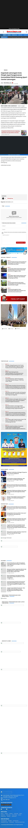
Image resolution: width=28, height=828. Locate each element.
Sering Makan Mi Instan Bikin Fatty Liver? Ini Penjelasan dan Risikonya (16, 513)
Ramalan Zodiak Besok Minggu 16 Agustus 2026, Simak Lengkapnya (17, 473)
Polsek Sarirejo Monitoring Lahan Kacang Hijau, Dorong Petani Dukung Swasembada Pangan (16, 283)
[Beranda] (1, 35)
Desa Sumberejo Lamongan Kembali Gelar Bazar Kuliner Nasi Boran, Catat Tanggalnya (16, 576)
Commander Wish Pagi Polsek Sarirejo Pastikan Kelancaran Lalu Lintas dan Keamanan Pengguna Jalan (17, 270)
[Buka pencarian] (1, 31)
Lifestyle (20, 35)
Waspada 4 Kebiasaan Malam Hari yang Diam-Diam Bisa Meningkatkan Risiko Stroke (16, 491)
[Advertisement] (14, 14)
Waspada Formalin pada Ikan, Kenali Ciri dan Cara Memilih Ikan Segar (16, 532)
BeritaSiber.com (8, 82)
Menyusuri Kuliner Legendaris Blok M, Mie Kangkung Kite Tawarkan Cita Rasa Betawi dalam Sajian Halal (16, 570)
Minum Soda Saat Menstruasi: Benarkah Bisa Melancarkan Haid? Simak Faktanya (16, 485)
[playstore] (8, 809)
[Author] (2, 83)
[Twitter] (4, 805)
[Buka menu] (26, 32)
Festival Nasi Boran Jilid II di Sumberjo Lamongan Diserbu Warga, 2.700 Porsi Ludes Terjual (14, 380)
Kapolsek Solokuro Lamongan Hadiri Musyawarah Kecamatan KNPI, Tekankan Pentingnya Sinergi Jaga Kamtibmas (15, 407)
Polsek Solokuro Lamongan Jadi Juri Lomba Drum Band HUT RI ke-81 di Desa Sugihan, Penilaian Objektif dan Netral (15, 400)
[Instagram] (6, 805)
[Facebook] (2, 805)
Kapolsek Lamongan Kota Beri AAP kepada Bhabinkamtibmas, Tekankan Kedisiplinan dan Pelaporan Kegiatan (15, 393)
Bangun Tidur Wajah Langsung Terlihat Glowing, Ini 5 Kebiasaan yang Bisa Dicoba (16, 498)
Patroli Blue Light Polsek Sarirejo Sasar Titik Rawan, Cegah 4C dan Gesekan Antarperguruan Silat (17, 277)
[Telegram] (10, 805)
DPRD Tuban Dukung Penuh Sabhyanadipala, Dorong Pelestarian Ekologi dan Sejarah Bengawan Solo (14, 373)
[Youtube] (8, 805)
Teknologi (14, 35)
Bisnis (9, 35)
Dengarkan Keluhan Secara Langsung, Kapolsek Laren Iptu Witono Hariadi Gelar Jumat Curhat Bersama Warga (11, 131)
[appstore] (3, 809)
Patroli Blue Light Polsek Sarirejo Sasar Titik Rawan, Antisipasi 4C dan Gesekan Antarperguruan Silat (15, 421)
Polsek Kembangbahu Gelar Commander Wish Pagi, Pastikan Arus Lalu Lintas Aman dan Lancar (17, 290)
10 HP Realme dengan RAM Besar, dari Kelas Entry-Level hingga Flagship (16, 479)
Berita (4, 35)
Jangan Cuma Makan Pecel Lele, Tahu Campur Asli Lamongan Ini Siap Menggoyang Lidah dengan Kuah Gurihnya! (16, 589)
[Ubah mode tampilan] (3, 32)
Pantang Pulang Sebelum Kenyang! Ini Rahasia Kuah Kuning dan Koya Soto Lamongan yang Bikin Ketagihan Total (16, 583)
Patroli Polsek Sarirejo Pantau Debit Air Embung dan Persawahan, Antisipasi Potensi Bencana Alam (17, 263)
